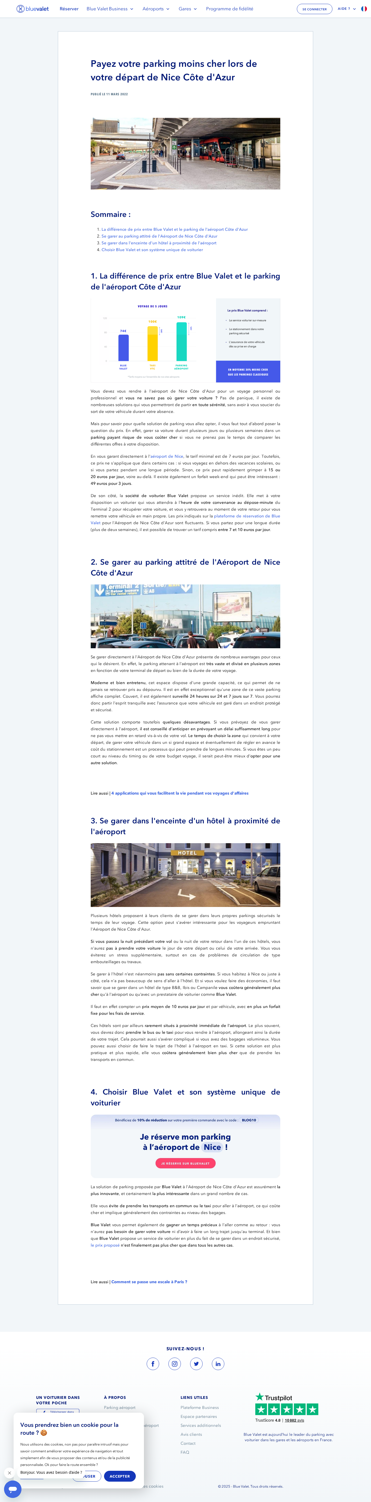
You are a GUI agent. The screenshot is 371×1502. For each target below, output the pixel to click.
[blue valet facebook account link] (153, 1365)
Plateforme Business (200, 1407)
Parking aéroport (120, 1407)
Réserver (69, 8)
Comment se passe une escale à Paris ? (149, 1281)
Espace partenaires (199, 1416)
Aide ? (344, 9)
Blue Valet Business (107, 8)
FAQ (185, 1452)
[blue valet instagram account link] (174, 1365)
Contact (188, 1443)
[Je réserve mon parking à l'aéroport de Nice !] (185, 1117)
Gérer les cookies (147, 1486)
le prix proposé (105, 1245)
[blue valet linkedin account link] (218, 1365)
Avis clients (191, 1434)
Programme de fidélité (229, 8)
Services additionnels (201, 1425)
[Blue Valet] (33, 9)
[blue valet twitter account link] (196, 1365)
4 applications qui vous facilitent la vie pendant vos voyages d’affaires (180, 793)
